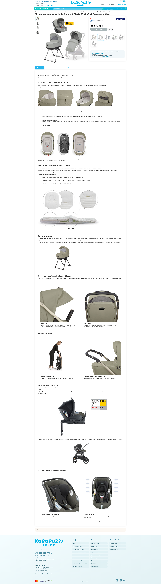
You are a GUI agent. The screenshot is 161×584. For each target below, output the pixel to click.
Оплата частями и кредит (79, 549)
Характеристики (51, 67)
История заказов (114, 546)
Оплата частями (56, 1)
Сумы (51, 5)
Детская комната (95, 549)
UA (121, 1)
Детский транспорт (95, 555)
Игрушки (93, 563)
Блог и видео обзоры (112, 4)
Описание (39, 67)
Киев (48, 5)
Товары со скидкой (77, 560)
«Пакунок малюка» (77, 566)
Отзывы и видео (64, 67)
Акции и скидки (104, 4)
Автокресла (94, 546)
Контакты (41, 1)
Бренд (74, 557)
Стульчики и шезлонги (96, 552)
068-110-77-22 (103, 521)
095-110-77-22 (96, 521)
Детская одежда (95, 566)
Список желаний (114, 549)
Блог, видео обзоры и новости (80, 563)
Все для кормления (96, 557)
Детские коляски (95, 543)
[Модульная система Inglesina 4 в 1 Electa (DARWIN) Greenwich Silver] (64, 39)
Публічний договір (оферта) (79, 552)
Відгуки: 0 (94, 20)
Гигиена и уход (94, 560)
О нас (36, 1)
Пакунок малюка (122, 4)
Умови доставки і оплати (97, 52)
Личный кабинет (114, 543)
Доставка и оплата (48, 1)
